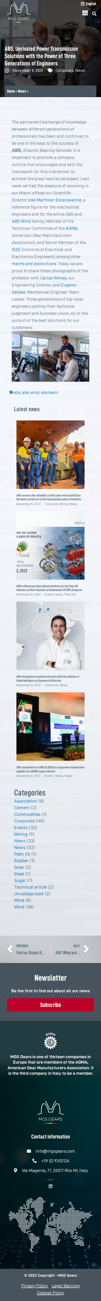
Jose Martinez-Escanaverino (55, 199)
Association (25, 801)
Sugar (68, 775)
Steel (19, 873)
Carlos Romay (53, 277)
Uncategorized (28, 893)
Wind (19, 900)
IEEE (16, 249)
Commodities (27, 814)
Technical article (30, 887)
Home (11, 91)
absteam (49, 392)
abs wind (30, 392)
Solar (19, 867)
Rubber (21, 860)
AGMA (72, 228)
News (80, 70)
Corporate (65, 70)
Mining (64, 503)
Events (49, 594)
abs (17, 392)
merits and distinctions (34, 263)
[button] (94, 14)
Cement (22, 807)
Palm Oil (70, 594)
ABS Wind (21, 221)
